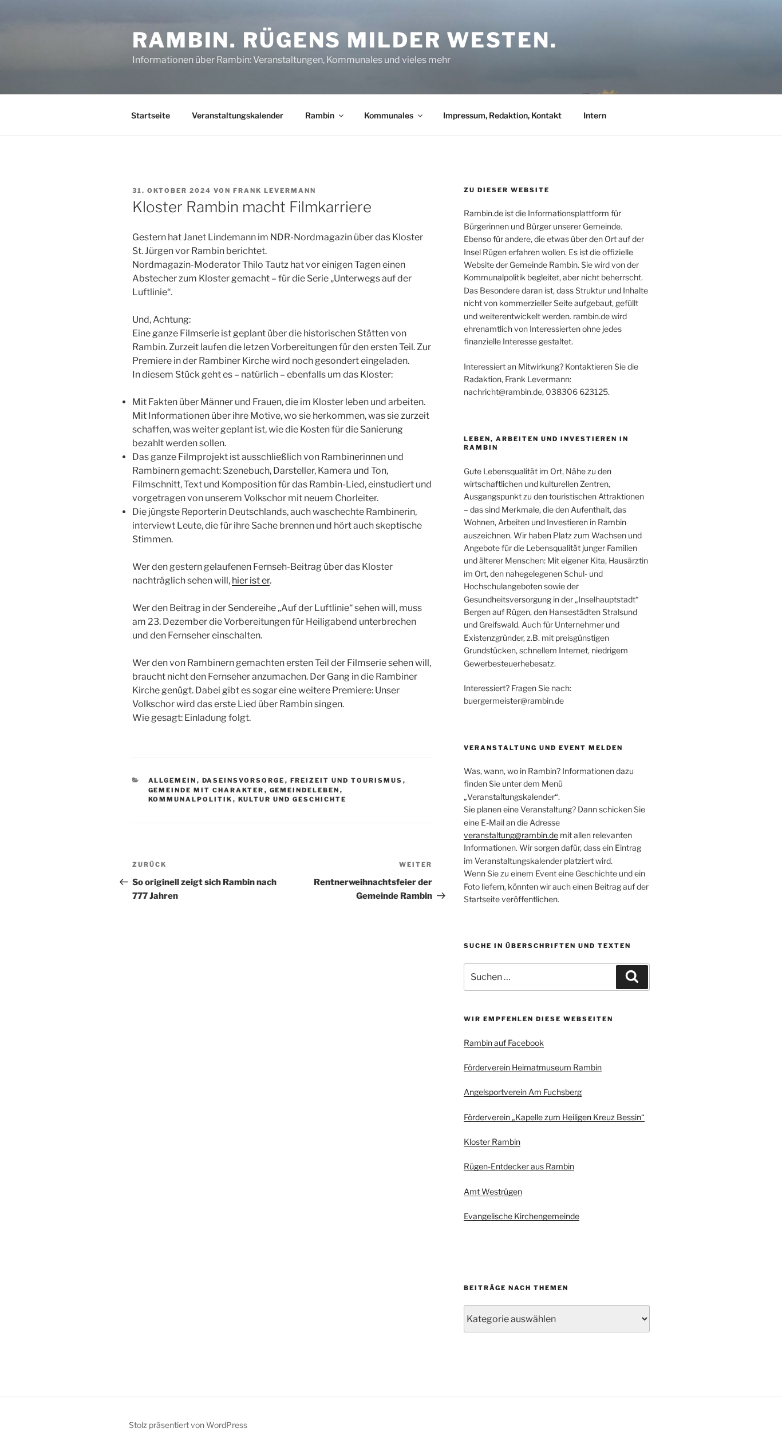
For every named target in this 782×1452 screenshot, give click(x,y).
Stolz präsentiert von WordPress (188, 1425)
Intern (594, 115)
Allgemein (172, 780)
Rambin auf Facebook (504, 1043)
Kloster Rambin (492, 1141)
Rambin (319, 115)
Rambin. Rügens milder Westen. (345, 40)
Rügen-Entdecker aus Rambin (519, 1166)
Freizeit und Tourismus (346, 780)
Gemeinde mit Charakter (206, 790)
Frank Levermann (274, 191)
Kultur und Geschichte (292, 799)
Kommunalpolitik (190, 799)
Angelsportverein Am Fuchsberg (523, 1092)
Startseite (150, 115)
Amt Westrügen (493, 1191)
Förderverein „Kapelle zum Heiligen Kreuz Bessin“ (554, 1117)
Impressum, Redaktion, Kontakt (502, 115)
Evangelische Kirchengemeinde (521, 1216)
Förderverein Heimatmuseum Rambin (533, 1067)
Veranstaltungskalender (237, 115)
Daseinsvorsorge (243, 780)
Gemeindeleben (305, 790)
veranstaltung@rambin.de (511, 835)
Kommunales (388, 115)
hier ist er (251, 580)
